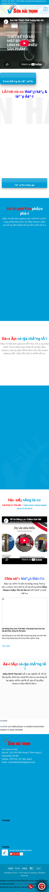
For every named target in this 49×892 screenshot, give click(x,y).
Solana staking (23, 884)
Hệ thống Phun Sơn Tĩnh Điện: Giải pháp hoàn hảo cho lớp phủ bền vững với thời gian (23, 630)
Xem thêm (6, 646)
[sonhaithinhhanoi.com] (24, 9)
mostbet (3, 721)
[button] (3, 9)
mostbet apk (5, 726)
